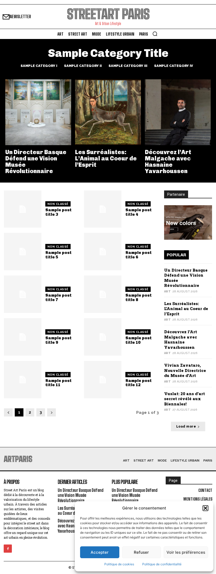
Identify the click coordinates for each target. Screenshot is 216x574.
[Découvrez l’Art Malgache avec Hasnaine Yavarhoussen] (178, 112)
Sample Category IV (173, 66)
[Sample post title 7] (22, 294)
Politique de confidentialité (161, 564)
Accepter (100, 552)
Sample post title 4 (138, 212)
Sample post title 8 (138, 297)
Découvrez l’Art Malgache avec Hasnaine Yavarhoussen (168, 162)
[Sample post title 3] (22, 209)
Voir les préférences (185, 552)
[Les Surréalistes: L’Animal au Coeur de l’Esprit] (108, 112)
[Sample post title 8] (102, 294)
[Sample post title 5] (22, 251)
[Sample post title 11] (22, 379)
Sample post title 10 (138, 340)
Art (167, 291)
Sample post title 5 (58, 254)
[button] (205, 508)
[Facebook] (8, 548)
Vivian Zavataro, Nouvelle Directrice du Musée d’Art (185, 370)
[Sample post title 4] (102, 209)
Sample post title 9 (58, 340)
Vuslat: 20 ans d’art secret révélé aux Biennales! (184, 398)
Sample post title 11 (58, 382)
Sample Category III (128, 66)
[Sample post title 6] (102, 251)
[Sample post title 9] (22, 337)
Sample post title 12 (138, 382)
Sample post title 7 (58, 297)
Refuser (141, 552)
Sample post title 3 (58, 212)
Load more (186, 426)
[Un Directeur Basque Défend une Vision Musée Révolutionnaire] (38, 112)
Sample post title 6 (138, 254)
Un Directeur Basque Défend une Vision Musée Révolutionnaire (35, 162)
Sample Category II (83, 66)
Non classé (57, 204)
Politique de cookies (119, 564)
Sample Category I (39, 66)
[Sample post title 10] (102, 337)
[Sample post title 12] (102, 379)
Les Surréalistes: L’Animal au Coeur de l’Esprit (106, 158)
